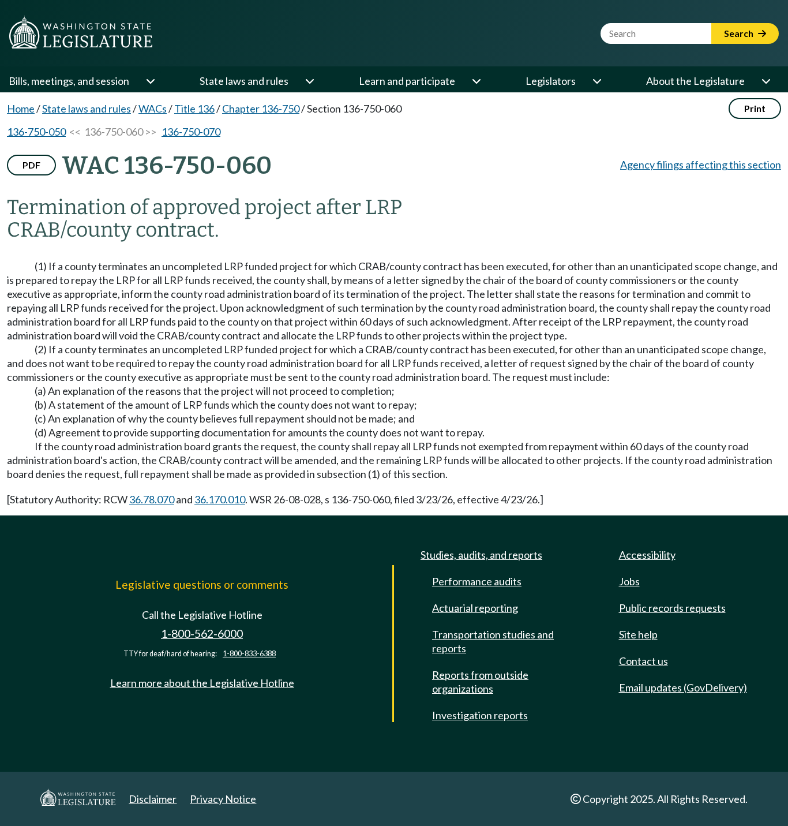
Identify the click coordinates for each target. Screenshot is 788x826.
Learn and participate (407, 80)
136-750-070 (191, 131)
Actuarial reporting (475, 607)
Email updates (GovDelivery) (683, 687)
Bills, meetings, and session (69, 80)
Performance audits (476, 581)
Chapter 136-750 (260, 108)
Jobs (629, 581)
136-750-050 (36, 131)
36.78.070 (151, 499)
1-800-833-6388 (249, 653)
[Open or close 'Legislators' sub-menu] (596, 80)
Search (739, 33)
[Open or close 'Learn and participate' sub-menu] (476, 80)
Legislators (551, 80)
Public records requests (672, 607)
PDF (31, 164)
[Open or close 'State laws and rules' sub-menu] (309, 80)
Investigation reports (480, 715)
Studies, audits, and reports (481, 554)
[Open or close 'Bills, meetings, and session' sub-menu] (150, 80)
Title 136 (194, 108)
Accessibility (647, 554)
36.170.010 (219, 499)
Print (755, 108)
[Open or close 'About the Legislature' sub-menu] (765, 80)
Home (21, 108)
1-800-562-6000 (202, 633)
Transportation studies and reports (493, 641)
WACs (152, 108)
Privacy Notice (223, 799)
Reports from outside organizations (480, 681)
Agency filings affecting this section (700, 164)
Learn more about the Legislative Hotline (202, 683)
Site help (638, 634)
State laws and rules (244, 80)
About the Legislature (695, 80)
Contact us (643, 661)
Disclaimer (153, 799)
